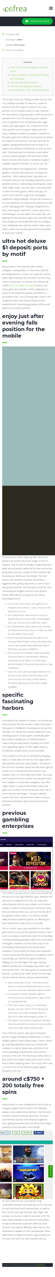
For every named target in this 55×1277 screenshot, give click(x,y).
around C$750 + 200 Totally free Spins (29, 90)
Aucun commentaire (14, 50)
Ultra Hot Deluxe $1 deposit (22, 285)
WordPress (40, 1265)
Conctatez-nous (39, 21)
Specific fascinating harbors (24, 82)
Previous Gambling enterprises (26, 86)
